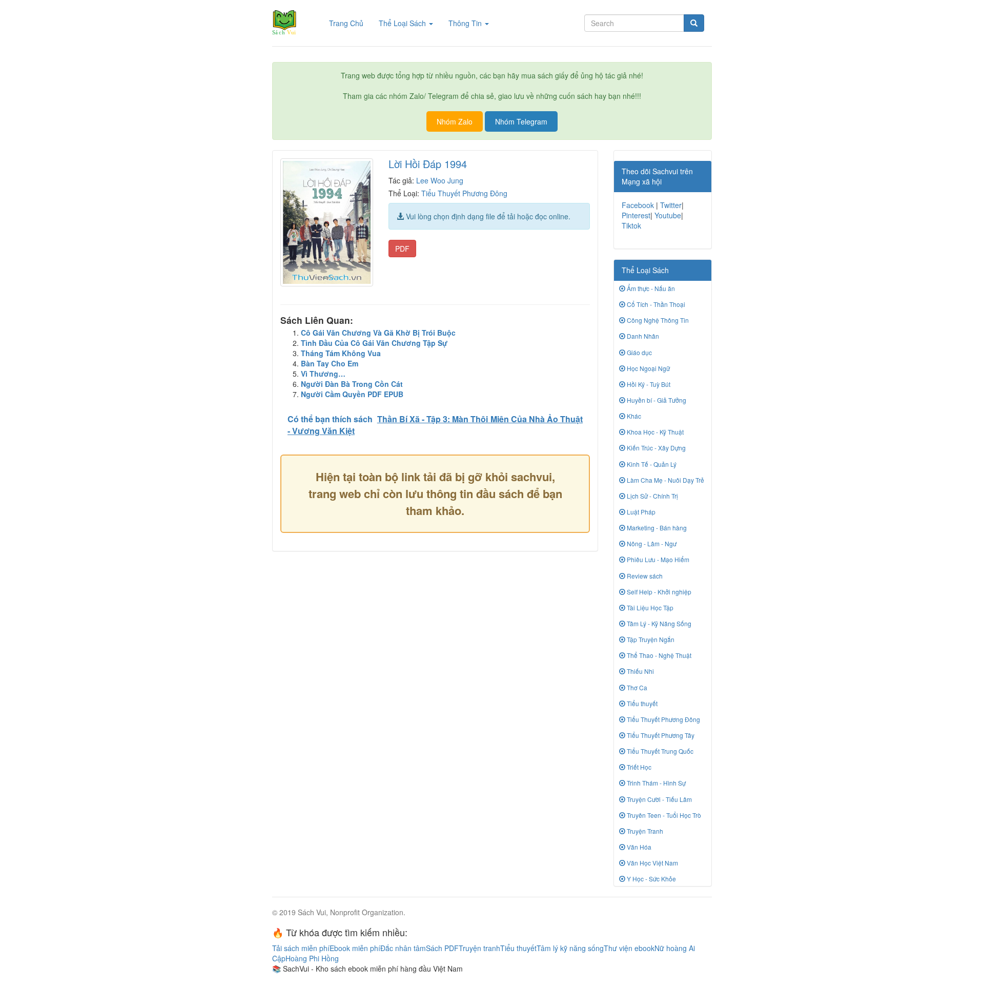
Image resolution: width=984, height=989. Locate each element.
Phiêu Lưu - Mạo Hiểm (657, 559)
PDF (402, 248)
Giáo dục (638, 352)
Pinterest (636, 215)
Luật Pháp (640, 511)
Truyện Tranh (644, 831)
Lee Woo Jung (439, 180)
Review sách (644, 575)
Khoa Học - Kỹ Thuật (654, 431)
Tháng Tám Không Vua (341, 353)
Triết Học (638, 767)
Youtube (667, 215)
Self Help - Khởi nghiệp (658, 591)
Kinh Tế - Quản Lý (650, 464)
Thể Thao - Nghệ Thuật (658, 655)
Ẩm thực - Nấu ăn (650, 288)
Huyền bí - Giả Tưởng (655, 400)
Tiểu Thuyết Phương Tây (659, 735)
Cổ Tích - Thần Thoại (655, 304)
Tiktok (631, 225)
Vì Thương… (323, 373)
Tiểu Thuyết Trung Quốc (659, 751)
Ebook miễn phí (355, 948)
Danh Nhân (642, 336)
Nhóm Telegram (521, 121)
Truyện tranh (479, 948)
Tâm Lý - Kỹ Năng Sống (658, 623)
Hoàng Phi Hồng (312, 958)
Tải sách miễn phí (301, 948)
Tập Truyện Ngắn (649, 639)
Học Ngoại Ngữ (647, 368)
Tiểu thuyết (641, 703)
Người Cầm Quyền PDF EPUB (352, 394)
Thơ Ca (636, 687)
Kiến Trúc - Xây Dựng (655, 447)
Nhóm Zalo (455, 121)
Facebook (638, 205)
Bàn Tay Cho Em (329, 363)
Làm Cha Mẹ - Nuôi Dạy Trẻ (664, 480)
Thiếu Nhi (639, 671)
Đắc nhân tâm (403, 948)
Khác (633, 415)
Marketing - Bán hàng (656, 527)
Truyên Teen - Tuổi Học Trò (663, 815)
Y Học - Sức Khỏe (650, 878)
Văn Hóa (638, 846)
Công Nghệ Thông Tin (657, 320)
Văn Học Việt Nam (651, 862)
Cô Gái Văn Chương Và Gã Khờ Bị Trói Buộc (378, 332)
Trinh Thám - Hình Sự (655, 782)
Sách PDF (442, 948)
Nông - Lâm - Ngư (650, 543)
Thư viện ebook (629, 948)
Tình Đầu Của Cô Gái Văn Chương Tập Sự (374, 343)
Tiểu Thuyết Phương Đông (464, 193)
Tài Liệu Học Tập (649, 607)
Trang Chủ (350, 22)
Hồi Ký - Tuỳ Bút (647, 384)
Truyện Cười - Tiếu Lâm (658, 799)
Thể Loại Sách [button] (403, 23)
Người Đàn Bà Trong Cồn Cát (352, 384)
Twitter (671, 205)
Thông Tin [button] (466, 23)
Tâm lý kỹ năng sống (570, 948)
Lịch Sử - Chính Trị (651, 495)
